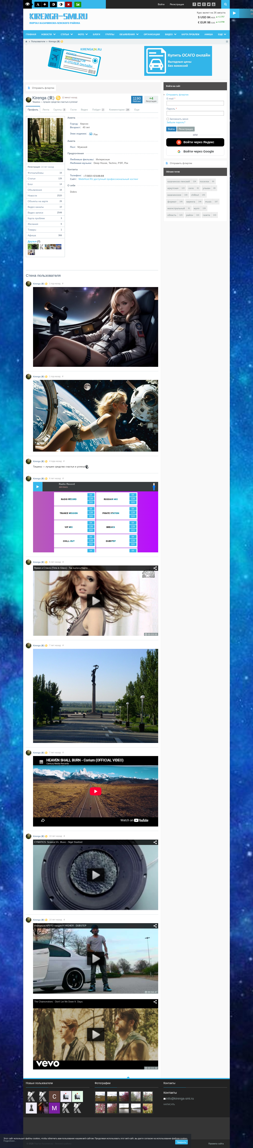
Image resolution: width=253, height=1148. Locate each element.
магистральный (176, 208)
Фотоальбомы (45, 172)
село (191, 188)
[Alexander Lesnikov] (53, 246)
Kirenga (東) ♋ (40, 284)
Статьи (45, 178)
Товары (45, 229)
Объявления (45, 189)
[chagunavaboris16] (31, 1108)
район (189, 215)
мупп (196, 208)
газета (206, 215)
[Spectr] (41, 246)
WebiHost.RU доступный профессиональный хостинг (108, 179)
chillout (195, 194)
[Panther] (33, 246)
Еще (220, 34)
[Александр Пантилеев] (47, 246)
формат (171, 201)
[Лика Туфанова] (58, 246)
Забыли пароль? (176, 122)
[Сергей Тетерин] (54, 1096)
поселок (204, 181)
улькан (206, 188)
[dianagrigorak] (42, 1108)
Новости (45, 195)
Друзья (32, 241)
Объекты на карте (45, 201)
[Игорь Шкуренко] (31, 252)
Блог (45, 184)
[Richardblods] (42, 1096)
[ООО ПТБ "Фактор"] (77, 1108)
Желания (45, 224)
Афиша (45, 235)
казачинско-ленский (178, 181)
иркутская (172, 188)
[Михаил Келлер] (54, 1108)
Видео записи (45, 212)
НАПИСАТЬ (169, 1104)
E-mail (170, 98)
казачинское (174, 194)
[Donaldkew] (31, 1096)
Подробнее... (9, 1141)
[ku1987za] (65, 1096)
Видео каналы (45, 207)
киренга (190, 201)
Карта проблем (45, 218)
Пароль (171, 108)
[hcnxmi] (77, 1096)
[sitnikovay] (65, 1108)
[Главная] (26, 41)
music (208, 201)
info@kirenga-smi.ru (180, 1098)
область (171, 215)
